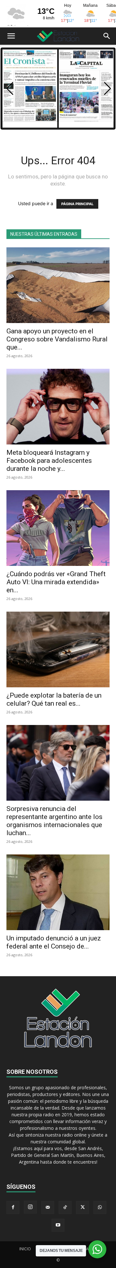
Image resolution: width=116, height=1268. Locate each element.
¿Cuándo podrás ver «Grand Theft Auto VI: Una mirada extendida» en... (56, 582)
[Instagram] (30, 1207)
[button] (11, 36)
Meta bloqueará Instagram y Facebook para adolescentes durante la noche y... (49, 460)
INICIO (25, 1249)
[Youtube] (58, 1225)
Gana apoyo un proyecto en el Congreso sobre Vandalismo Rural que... (57, 339)
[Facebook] (12, 1207)
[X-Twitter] (82, 1207)
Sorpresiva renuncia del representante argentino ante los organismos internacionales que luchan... (54, 821)
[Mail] (47, 1207)
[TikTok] (65, 1207)
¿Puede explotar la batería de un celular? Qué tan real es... (54, 699)
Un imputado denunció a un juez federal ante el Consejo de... (53, 942)
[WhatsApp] (99, 1207)
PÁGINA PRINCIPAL (77, 204)
